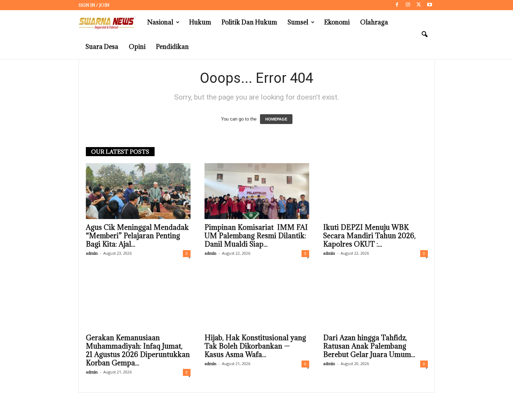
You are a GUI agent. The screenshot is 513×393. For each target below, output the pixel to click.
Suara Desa (102, 47)
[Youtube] (429, 5)
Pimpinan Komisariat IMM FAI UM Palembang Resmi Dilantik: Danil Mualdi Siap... (256, 236)
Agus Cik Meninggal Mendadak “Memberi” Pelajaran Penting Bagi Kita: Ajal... (137, 236)
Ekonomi (337, 22)
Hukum (200, 22)
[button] (424, 34)
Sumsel (298, 22)
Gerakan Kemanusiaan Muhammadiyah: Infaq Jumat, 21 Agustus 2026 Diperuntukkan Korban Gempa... (138, 350)
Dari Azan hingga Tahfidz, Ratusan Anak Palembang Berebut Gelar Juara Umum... (369, 346)
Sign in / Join (94, 5)
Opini (137, 47)
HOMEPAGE (276, 119)
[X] (419, 5)
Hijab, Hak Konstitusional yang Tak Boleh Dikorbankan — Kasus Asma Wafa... (255, 346)
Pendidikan (172, 47)
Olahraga (374, 22)
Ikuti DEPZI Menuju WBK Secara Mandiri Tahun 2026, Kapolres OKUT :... (369, 236)
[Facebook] (397, 5)
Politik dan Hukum (249, 22)
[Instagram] (408, 5)
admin (92, 253)
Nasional (160, 22)
